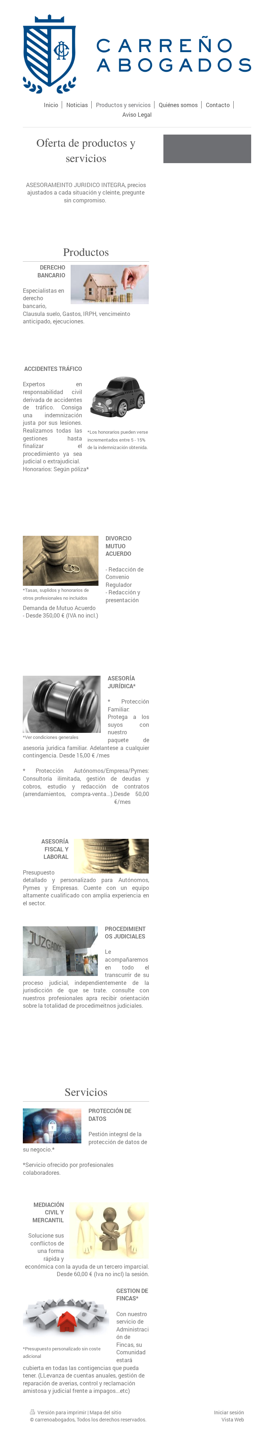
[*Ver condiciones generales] (62, 704)
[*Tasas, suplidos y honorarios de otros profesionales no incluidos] (60, 561)
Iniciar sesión (229, 1412)
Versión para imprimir (61, 1412)
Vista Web (233, 1419)
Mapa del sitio (105, 1412)
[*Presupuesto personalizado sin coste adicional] (66, 1316)
